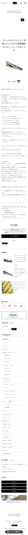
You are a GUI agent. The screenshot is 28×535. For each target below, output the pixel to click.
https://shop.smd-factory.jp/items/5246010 (10, 149)
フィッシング (6, 417)
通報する (14, 240)
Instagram (14, 491)
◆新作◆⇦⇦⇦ (6, 339)
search (14, 3)
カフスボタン (8, 371)
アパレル (5, 411)
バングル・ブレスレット (11, 391)
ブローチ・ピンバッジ (10, 397)
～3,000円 (5, 437)
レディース (5, 349)
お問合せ (5, 466)
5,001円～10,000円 (7, 443)
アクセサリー (6, 378)
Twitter (14, 488)
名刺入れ (7, 355)
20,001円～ (5, 450)
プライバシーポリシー (8, 469)
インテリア (7, 404)
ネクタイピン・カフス (8, 365)
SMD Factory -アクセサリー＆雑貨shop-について (15, 464)
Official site (14, 482)
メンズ (4, 346)
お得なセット (8, 374)
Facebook (14, 485)
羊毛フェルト (6, 421)
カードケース (8, 358)
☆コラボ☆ (5, 342)
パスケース (7, 361)
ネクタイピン (8, 368)
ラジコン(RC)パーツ (8, 414)
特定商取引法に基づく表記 (9, 471)
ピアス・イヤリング (9, 384)
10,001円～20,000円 (7, 447)
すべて (4, 305)
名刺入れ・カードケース (9, 352)
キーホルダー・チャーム (11, 394)
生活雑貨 (7, 407)
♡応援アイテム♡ (7, 424)
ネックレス (7, 381)
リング (6, 387)
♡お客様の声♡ (6, 453)
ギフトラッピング (6, 229)
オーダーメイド (6, 434)
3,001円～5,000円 (7, 440)
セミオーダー (6, 430)
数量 (6, 232)
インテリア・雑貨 (7, 401)
